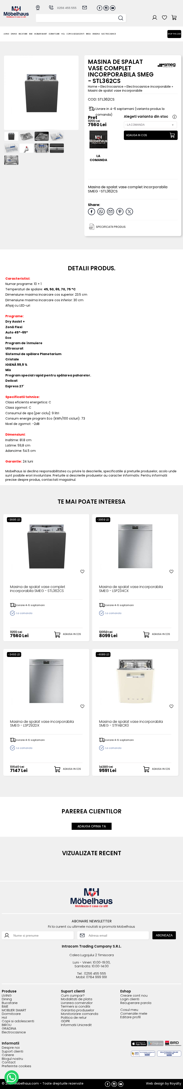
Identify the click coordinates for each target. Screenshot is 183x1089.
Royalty (175, 1083)
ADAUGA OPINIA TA (91, 826)
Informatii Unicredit (76, 1025)
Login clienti (129, 999)
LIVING (6, 34)
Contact (9, 1062)
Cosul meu (129, 1010)
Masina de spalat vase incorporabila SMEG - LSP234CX (131, 589)
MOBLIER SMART (40, 34)
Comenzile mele (133, 1014)
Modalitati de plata (76, 999)
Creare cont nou (134, 996)
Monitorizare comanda (79, 1014)
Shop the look (174, 34)
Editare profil (130, 1017)
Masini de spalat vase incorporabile (115, 90)
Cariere (8, 1055)
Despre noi (11, 1048)
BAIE (31, 34)
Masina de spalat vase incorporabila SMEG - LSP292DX (42, 724)
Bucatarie (23, 34)
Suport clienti (12, 1051)
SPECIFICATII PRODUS (111, 227)
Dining (14, 34)
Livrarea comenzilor (77, 1003)
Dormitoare (54, 34)
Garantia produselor (77, 1010)
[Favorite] (82, 571)
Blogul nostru (12, 1059)
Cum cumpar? (73, 996)
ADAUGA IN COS (136, 135)
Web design (155, 1083)
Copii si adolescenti (75, 34)
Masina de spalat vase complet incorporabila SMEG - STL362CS (37, 589)
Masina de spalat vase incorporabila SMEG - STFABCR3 (131, 724)
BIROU (88, 34)
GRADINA (96, 34)
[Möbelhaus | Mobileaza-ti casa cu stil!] (16, 16)
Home (92, 86)
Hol (63, 34)
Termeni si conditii (75, 1006)
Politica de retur (74, 1018)
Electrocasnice (109, 34)
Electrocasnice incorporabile (149, 86)
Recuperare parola (135, 1003)
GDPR (65, 1021)
